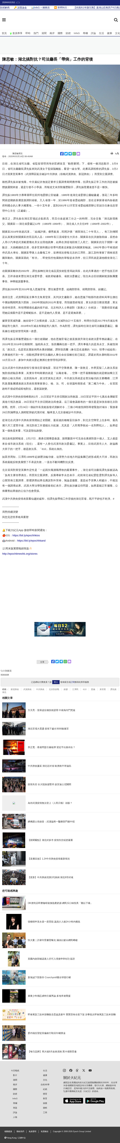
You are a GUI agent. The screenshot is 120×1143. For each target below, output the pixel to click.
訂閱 (73, 682)
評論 (93, 33)
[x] (84, 1070)
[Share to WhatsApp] (74, 153)
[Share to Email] (78, 153)
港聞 (44, 33)
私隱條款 (44, 1131)
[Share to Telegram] (70, 153)
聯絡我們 (20, 1131)
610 (84, 689)
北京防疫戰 (54, 689)
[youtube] (90, 1070)
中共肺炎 (40, 689)
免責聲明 (32, 1131)
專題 (15, 1108)
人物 (15, 1117)
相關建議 (8, 1131)
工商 (45, 1112)
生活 (101, 33)
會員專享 (17, 33)
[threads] (77, 1070)
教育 (45, 1098)
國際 (60, 33)
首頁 (4, 33)
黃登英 (103, 689)
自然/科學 (45, 1084)
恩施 (93, 689)
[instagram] (64, 1070)
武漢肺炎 (27, 689)
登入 (56, 682)
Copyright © (58, 1131)
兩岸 (52, 33)
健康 (109, 33)
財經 (68, 33)
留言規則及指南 (5, 674)
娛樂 (45, 1103)
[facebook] (71, 1070)
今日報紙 (15, 1070)
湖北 (4, 692)
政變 (66, 689)
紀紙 (45, 1089)
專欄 (85, 33)
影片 (15, 1075)
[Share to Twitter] (66, 153)
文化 (117, 33)
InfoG (77, 33)
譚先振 (113, 689)
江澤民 (75, 689)
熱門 (36, 33)
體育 (45, 1094)
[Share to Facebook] (62, 153)
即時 (27, 33)
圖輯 (45, 1108)
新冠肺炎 (15, 689)
